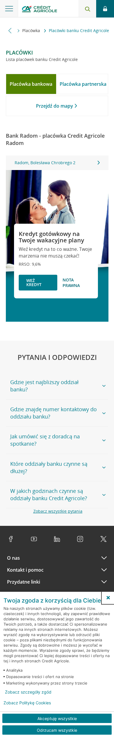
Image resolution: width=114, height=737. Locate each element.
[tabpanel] (57, 162)
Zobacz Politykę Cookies (27, 703)
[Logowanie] (105, 8)
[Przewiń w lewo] (10, 30)
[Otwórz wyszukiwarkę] (87, 8)
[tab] (31, 84)
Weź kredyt (34, 282)
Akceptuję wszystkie (57, 718)
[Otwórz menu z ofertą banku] (9, 8)
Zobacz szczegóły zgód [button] (28, 692)
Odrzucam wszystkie (57, 730)
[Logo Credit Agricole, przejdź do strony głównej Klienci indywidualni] (39, 10)
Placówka (31, 30)
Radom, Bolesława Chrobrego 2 (45, 162)
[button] (108, 597)
